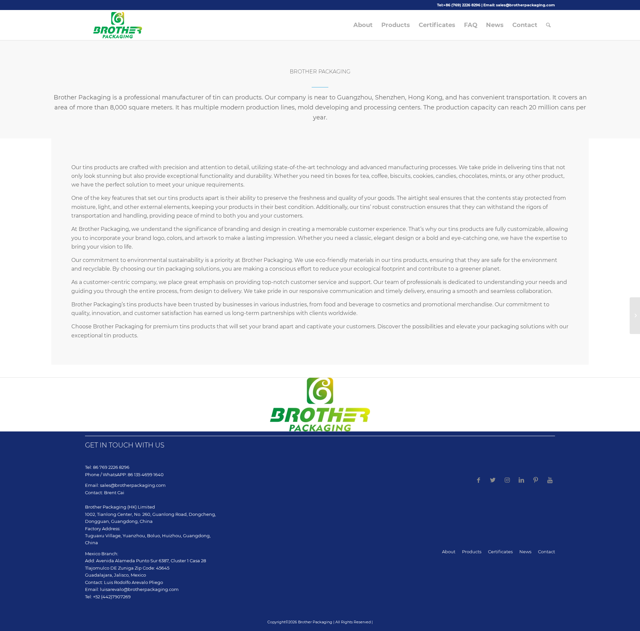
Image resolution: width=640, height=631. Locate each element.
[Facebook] (478, 480)
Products (471, 551)
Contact (546, 551)
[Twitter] (493, 480)
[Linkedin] (521, 480)
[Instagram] (507, 480)
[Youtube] (550, 480)
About (448, 551)
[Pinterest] (536, 480)
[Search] (548, 25)
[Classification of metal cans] (635, 315)
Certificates (500, 551)
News (525, 551)
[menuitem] (363, 25)
